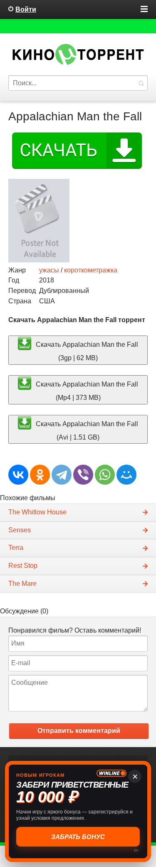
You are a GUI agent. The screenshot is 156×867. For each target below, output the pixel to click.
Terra (15, 547)
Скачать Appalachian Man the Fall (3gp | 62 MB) (86, 351)
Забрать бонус (78, 836)
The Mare (22, 583)
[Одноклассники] (40, 475)
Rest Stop (22, 565)
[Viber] (83, 475)
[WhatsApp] (105, 475)
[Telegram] (62, 475)
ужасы (49, 270)
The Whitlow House (37, 512)
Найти (141, 83)
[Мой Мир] (126, 475)
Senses (19, 530)
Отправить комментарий (78, 730)
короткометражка (90, 270)
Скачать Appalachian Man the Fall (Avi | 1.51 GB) (86, 430)
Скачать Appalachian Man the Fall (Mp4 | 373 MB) (86, 391)
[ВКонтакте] (18, 475)
